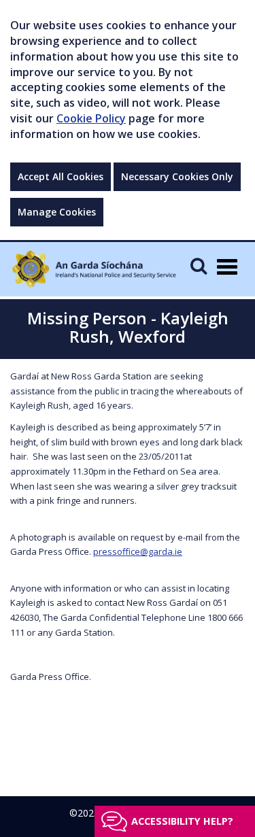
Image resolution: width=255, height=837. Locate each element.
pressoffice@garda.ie (137, 551)
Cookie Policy (91, 118)
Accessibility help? (182, 821)
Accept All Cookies (60, 176)
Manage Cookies (57, 211)
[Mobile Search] (198, 265)
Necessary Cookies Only (177, 176)
